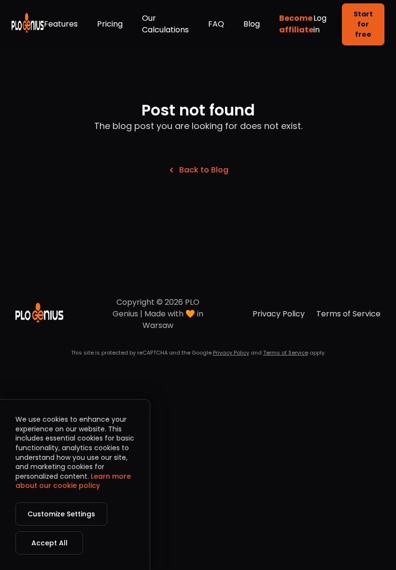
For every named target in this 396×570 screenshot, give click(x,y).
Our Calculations (165, 24)
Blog (251, 23)
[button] (28, 24)
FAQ (216, 23)
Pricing (110, 23)
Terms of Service (348, 313)
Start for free (363, 24)
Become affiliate (296, 24)
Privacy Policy (279, 313)
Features (61, 23)
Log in (319, 24)
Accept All (49, 543)
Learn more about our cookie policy (73, 481)
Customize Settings (61, 514)
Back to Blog (203, 169)
